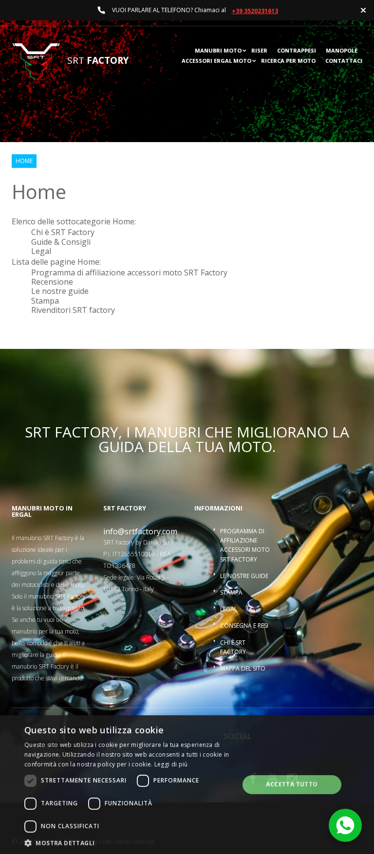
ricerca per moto (288, 61)
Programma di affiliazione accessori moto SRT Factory (129, 272)
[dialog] (187, 784)
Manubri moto (218, 51)
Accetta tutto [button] (292, 784)
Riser (259, 51)
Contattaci (343, 61)
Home (24, 161)
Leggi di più (171, 764)
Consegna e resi (244, 625)
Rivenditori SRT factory (73, 310)
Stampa (45, 300)
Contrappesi (296, 51)
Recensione (52, 281)
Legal (41, 251)
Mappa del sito (242, 668)
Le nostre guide (60, 291)
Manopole (341, 51)
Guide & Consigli (61, 241)
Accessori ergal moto (216, 61)
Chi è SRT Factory (62, 232)
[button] (128, 842)
